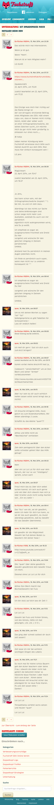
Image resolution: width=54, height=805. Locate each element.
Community (18, 19)
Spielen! (6, 19)
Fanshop (25, 799)
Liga (41, 19)
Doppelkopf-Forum (13, 731)
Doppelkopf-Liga (10, 760)
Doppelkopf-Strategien (13, 772)
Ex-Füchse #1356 (21, 546)
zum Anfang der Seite (26, 725)
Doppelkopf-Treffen (12, 764)
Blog (17, 799)
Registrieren (12, 12)
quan (17, 308)
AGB (47, 799)
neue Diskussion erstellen (14, 735)
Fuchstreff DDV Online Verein (16, 756)
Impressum (33, 803)
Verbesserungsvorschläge (14, 751)
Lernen (32, 19)
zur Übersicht (8, 725)
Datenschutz (21, 803)
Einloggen (43, 12)
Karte (33, 799)
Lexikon (41, 799)
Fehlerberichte (9, 768)
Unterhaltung (10, 26)
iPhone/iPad (9, 799)
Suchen (8, 795)
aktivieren (30, 12)
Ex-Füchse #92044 (22, 41)
